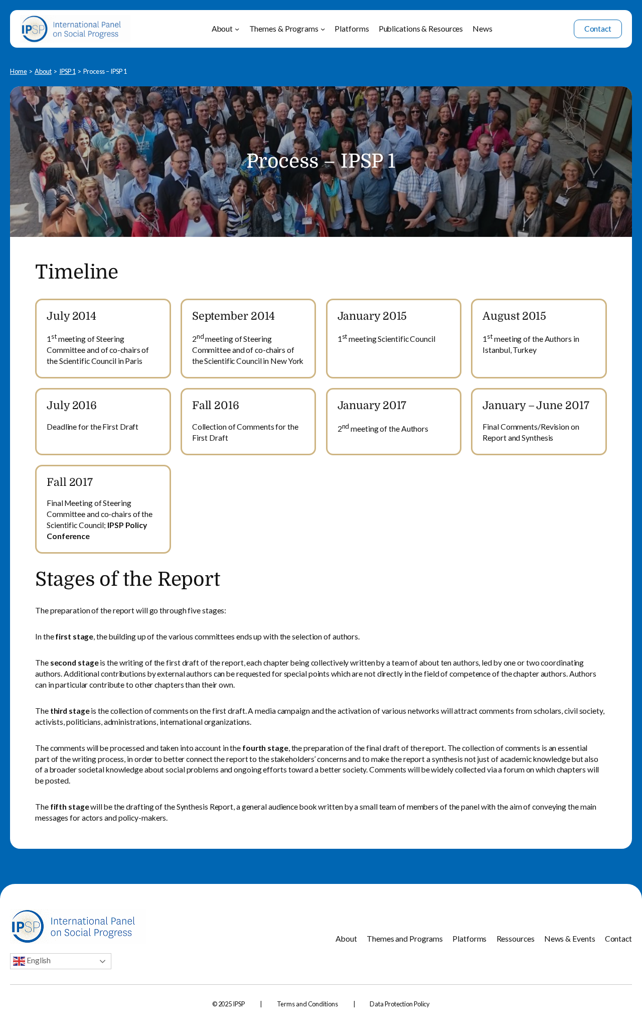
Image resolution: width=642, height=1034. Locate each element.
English (38, 960)
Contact (597, 28)
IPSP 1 (67, 71)
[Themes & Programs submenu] (322, 29)
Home (18, 71)
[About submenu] (237, 29)
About (43, 71)
